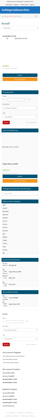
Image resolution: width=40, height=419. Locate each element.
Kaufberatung (24, 4)
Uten (4, 247)
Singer (5, 240)
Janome (5, 231)
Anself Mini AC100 (9, 36)
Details (20, 75)
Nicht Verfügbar (20, 79)
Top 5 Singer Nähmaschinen (11, 362)
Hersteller (6, 104)
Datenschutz (29, 413)
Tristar (5, 243)
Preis (4, 96)
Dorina (5, 224)
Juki (4, 234)
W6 (4, 253)
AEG (4, 205)
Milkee (5, 237)
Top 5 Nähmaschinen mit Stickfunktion (14, 356)
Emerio (5, 227)
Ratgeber (16, 4)
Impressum (21, 413)
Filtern (6, 122)
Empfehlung (9, 4)
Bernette (6, 211)
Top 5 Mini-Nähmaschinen (10, 359)
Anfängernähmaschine (11, 16)
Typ (4, 113)
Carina (5, 221)
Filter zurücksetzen (31, 122)
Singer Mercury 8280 (10, 164)
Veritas (5, 250)
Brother (5, 218)
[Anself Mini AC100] (20, 51)
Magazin (32, 4)
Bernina (5, 215)
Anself (5, 208)
